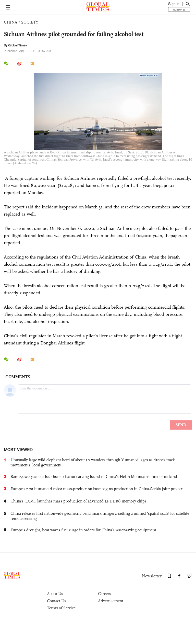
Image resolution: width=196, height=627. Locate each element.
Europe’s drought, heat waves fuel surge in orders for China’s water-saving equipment (83, 530)
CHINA (10, 22)
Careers (104, 593)
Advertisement (110, 600)
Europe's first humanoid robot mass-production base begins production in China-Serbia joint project (96, 488)
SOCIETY (29, 22)
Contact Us (56, 600)
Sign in (173, 4)
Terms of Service (61, 608)
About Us (55, 593)
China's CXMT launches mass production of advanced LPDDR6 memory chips (78, 501)
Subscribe (179, 9)
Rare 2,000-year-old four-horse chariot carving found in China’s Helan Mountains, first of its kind (93, 476)
